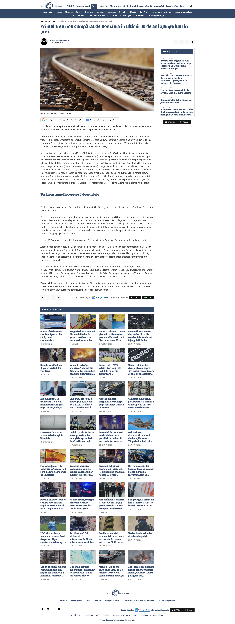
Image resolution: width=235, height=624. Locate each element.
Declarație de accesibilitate (152, 615)
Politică (70, 6)
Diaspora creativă (119, 6)
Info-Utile (144, 12)
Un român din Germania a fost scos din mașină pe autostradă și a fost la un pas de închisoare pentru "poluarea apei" (111, 504)
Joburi (59, 12)
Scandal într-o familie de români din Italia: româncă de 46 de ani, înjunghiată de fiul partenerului (140, 336)
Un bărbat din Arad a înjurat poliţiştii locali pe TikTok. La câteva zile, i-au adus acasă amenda (81, 403)
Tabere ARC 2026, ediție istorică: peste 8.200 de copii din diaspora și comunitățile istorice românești (110, 369)
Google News (102, 297)
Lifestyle (103, 6)
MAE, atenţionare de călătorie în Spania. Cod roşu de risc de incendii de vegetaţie (53, 470)
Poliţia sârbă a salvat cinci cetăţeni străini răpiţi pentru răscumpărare (51, 336)
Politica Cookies (102, 615)
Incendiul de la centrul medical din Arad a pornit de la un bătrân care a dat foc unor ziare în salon (111, 437)
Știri (94, 6)
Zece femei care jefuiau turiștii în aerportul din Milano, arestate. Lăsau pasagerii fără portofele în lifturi (141, 571)
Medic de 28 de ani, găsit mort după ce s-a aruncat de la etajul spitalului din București (111, 571)
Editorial (132, 12)
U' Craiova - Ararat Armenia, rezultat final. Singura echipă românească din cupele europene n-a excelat (53, 538)
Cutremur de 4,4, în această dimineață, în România (51, 435)
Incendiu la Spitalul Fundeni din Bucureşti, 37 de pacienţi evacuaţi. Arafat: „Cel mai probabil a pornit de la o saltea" (112, 470)
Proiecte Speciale (175, 6)
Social (122, 12)
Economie (47, 12)
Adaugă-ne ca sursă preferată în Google (64, 119)
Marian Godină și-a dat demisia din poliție (140, 535)
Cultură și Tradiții (156, 15)
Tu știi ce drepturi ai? (161, 12)
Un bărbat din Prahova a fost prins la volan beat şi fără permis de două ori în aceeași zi (82, 437)
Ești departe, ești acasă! (98, 15)
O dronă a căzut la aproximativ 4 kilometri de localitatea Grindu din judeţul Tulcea (82, 571)
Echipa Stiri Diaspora (60, 40)
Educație (89, 12)
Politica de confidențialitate (82, 615)
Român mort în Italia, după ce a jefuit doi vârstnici (51, 368)
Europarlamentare (183, 12)
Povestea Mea (77, 15)
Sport (79, 12)
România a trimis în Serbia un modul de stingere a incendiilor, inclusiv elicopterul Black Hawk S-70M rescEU (81, 470)
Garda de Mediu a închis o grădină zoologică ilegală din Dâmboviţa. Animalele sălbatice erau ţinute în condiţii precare (53, 571)
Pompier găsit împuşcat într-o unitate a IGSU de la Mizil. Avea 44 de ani (141, 502)
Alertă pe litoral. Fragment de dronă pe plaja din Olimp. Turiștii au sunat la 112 (111, 403)
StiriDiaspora (45, 21)
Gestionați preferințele (121, 615)
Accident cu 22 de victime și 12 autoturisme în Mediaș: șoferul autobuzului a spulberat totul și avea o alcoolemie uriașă (82, 538)
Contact (136, 615)
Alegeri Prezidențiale (122, 15)
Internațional (83, 6)
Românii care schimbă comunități (147, 6)
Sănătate (101, 12)
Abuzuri (112, 12)
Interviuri (140, 15)
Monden (69, 12)
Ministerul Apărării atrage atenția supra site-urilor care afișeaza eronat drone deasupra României (141, 369)
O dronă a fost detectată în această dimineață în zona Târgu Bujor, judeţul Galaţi (139, 437)
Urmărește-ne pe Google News (104, 119)
